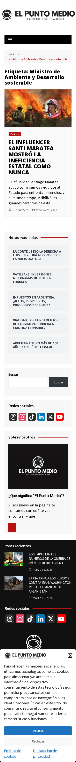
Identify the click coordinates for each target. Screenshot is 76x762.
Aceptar (38, 730)
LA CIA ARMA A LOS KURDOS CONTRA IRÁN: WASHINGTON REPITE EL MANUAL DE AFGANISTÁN (50, 585)
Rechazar (38, 741)
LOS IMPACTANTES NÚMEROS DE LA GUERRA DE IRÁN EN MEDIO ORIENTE (49, 558)
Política (15, 134)
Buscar (13, 375)
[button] (70, 656)
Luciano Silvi (20, 210)
